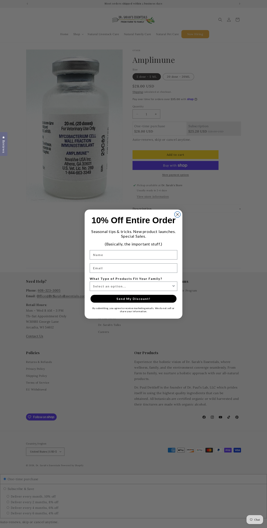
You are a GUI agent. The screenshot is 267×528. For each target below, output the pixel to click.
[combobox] (132, 286)
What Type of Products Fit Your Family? (126, 278)
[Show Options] (174, 286)
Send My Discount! (133, 298)
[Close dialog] (177, 214)
